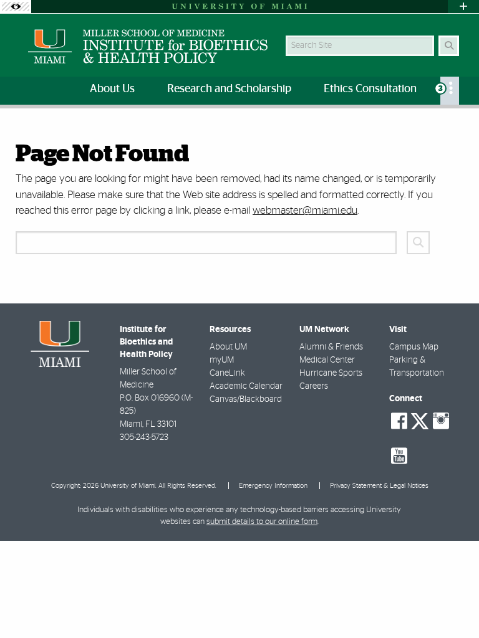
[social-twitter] (420, 420)
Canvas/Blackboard (246, 399)
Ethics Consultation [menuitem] (370, 89)
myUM (222, 360)
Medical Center (327, 360)
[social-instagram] (441, 421)
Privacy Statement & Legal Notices (379, 485)
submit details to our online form (261, 522)
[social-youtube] (399, 456)
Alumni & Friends (331, 347)
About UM (228, 347)
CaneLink (227, 373)
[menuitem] (449, 91)
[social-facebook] (399, 421)
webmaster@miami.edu (305, 210)
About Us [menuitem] (112, 89)
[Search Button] (448, 46)
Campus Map (413, 347)
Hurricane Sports (330, 373)
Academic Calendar (246, 386)
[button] (452, 603)
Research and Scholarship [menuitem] (229, 89)
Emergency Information (273, 485)
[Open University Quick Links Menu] (463, 6)
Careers (313, 386)
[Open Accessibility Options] (15, 6)
